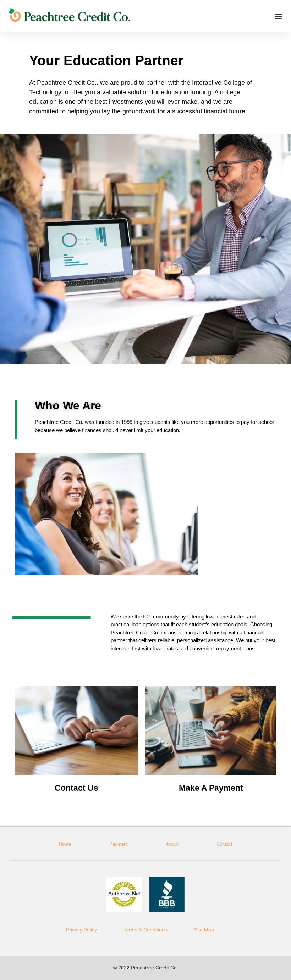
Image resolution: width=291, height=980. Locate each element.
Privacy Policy (81, 930)
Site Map (204, 930)
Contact (224, 844)
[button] (278, 16)
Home (65, 844)
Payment (118, 844)
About (172, 844)
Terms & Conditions (145, 930)
